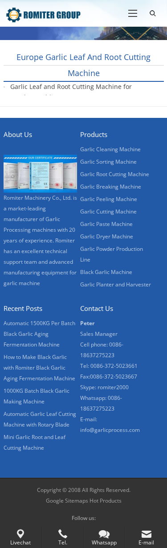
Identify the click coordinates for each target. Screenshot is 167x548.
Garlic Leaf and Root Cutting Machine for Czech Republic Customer (71, 91)
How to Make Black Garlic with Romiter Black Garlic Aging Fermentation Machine (39, 367)
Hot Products (106, 500)
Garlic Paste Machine (106, 224)
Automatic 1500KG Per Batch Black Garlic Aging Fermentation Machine (39, 333)
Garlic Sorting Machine (108, 161)
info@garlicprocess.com (110, 430)
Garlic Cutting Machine (108, 211)
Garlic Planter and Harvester (115, 284)
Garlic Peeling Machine (108, 199)
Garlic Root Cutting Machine (114, 174)
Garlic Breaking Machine (110, 186)
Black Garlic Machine (106, 272)
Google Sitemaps (67, 500)
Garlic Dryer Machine (106, 236)
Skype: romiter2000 (104, 387)
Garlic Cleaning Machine (110, 149)
